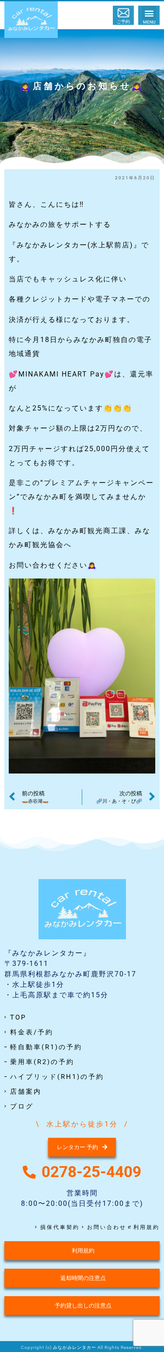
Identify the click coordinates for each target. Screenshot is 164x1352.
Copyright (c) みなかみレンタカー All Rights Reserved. (82, 1347)
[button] (149, 13)
